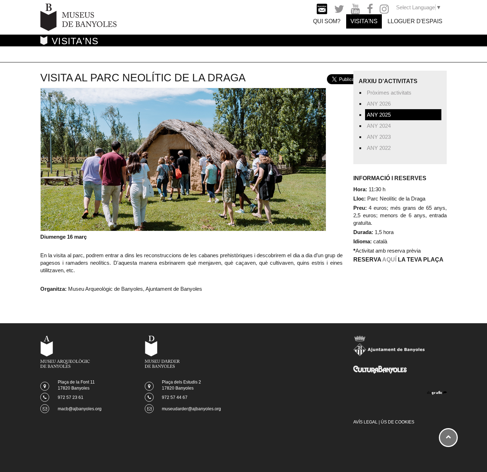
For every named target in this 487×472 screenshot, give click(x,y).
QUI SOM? (326, 21)
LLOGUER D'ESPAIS (415, 21)
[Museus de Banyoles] (78, 17)
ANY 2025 (379, 115)
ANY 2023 (379, 137)
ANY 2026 (379, 104)
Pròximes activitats (389, 93)
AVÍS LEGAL (365, 422)
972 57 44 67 (175, 397)
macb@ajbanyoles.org (80, 408)
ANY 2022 (379, 148)
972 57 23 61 (70, 397)
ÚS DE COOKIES (397, 422)
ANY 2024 (379, 126)
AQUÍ (389, 260)
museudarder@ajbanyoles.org (191, 408)
